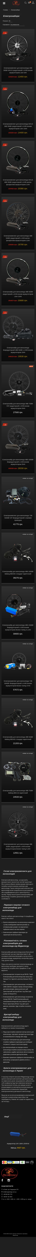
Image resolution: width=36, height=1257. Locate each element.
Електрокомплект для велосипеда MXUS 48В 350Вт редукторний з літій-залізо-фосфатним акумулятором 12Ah (18, 182)
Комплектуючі (7, 932)
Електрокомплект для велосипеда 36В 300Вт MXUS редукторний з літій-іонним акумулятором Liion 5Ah (18, 70)
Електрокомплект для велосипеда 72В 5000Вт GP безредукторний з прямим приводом (18, 518)
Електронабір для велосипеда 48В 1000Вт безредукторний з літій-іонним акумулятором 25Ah (17, 462)
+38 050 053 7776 (7, 1194)
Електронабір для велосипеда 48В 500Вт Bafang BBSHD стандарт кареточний (18, 738)
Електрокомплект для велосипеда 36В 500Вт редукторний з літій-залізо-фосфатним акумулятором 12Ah (18, 238)
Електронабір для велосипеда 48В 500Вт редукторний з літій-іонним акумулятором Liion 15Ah (18, 294)
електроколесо (13, 922)
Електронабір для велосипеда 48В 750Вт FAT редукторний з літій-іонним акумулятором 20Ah (18, 406)
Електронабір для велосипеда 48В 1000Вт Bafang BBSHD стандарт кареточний (17, 573)
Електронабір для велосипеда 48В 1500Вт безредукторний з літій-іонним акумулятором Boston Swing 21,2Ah (17, 627)
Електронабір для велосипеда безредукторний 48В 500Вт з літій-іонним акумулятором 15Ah (18, 350)
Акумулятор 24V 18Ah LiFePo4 (18, 1144)
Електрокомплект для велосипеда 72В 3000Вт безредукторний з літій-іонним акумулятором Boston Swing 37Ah (18, 683)
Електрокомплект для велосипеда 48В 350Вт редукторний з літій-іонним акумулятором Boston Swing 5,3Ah (18, 846)
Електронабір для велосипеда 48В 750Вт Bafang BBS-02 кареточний (18, 792)
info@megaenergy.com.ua (9, 1192)
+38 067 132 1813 (7, 1196)
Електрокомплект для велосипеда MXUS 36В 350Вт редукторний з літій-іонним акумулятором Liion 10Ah (18, 126)
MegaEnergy (15, 1235)
